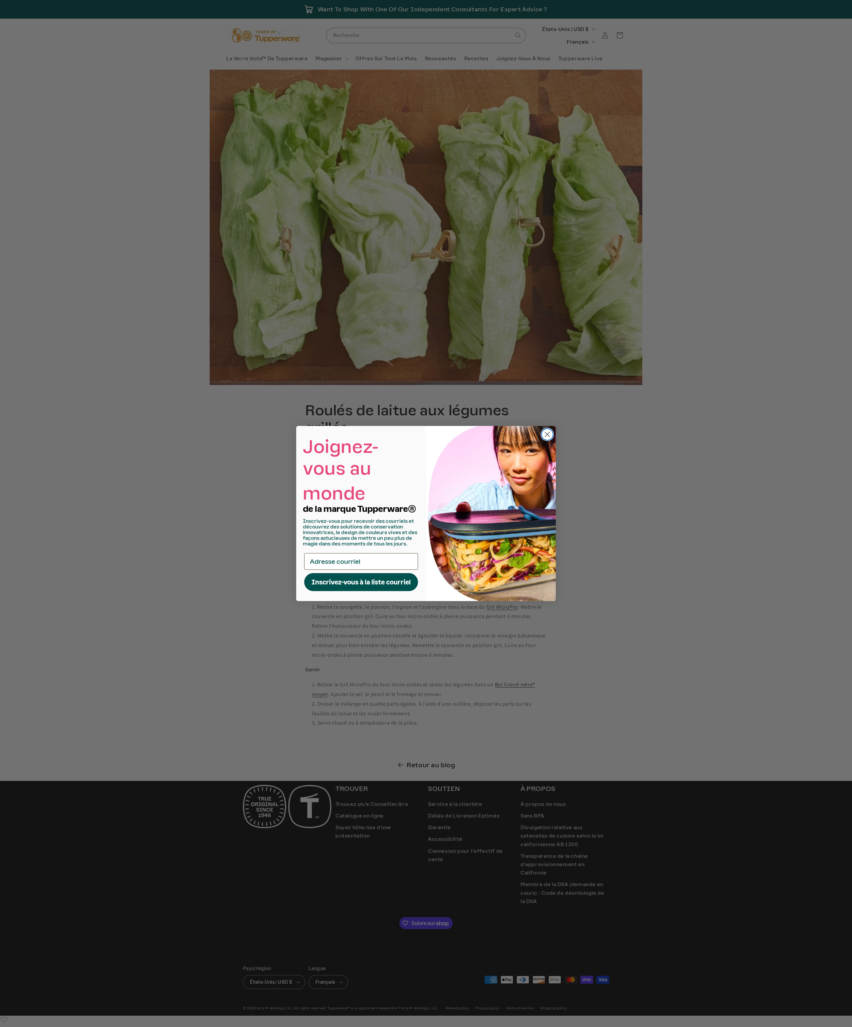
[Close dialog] (547, 434)
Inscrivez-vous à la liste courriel (361, 582)
